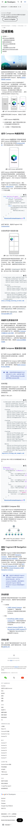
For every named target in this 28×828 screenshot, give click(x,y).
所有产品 (3, 808)
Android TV (4, 736)
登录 (11, 660)
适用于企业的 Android (6, 688)
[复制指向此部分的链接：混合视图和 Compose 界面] (21, 507)
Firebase (3, 803)
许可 (9, 814)
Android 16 (4, 745)
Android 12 (4, 755)
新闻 (2, 696)
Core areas (13, 6)
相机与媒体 (4, 715)
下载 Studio (4, 772)
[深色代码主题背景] (24, 195)
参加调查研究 (4, 788)
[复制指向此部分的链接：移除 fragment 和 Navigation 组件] (6, 550)
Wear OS (3, 729)
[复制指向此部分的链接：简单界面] (8, 384)
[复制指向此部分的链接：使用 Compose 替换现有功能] (2, 351)
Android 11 (3, 758)
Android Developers (5, 25)
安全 (2, 691)
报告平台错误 (4, 781)
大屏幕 (3, 726)
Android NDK (4, 774)
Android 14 (4, 750)
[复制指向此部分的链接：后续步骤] (10, 640)
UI (20, 6)
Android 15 (4, 748)
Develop (4, 6)
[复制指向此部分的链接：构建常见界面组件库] (19, 320)
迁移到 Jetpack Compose (14, 607)
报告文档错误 (4, 783)
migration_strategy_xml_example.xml (13, 453)
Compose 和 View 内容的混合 (9, 558)
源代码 (3, 693)
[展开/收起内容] (8, 36)
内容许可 (16, 666)
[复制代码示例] (26, 195)
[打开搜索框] (18, 2)
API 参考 (3, 769)
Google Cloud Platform (7, 806)
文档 (4, 27)
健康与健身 (4, 712)
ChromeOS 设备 (5, 731)
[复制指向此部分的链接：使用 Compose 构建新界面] (2, 136)
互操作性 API (6, 647)
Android (3, 686)
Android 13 (4, 753)
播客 (2, 701)
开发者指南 (4, 767)
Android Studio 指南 (6, 764)
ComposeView (5, 226)
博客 (2, 698)
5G (2, 720)
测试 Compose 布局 (14, 378)
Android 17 (4, 743)
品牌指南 (14, 814)
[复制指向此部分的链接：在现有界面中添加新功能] (19, 231)
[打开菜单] (2, 2)
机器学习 (3, 710)
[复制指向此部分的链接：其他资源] (10, 595)
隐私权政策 (4, 717)
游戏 (2, 707)
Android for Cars (5, 734)
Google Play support (6, 786)
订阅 (20, 820)
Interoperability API (6, 313)
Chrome (3, 801)
